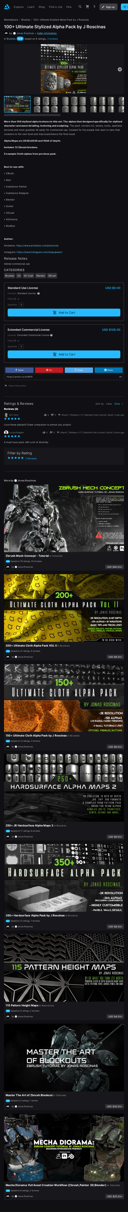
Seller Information (47, 33)
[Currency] (94, 6)
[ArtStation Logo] (7, 6)
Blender (40, 275)
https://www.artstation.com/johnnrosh (37, 245)
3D (18, 275)
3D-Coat (28, 275)
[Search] (80, 6)
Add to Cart (67, 312)
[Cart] (88, 6)
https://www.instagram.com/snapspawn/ (39, 252)
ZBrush (52, 275)
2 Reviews (31, 458)
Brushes (11, 38)
